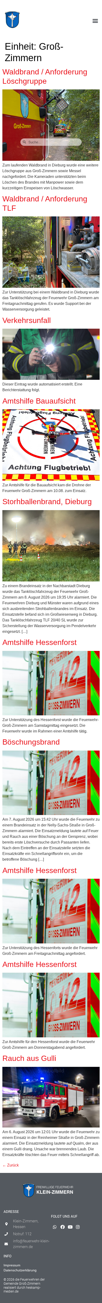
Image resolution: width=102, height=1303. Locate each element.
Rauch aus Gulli (29, 1058)
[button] (95, 20)
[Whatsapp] (72, 6)
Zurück (10, 1165)
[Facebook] (80, 6)
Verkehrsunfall (26, 320)
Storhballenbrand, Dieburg (47, 501)
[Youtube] (88, 6)
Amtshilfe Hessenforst (39, 642)
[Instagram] (96, 6)
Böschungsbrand (31, 742)
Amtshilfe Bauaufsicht (39, 401)
